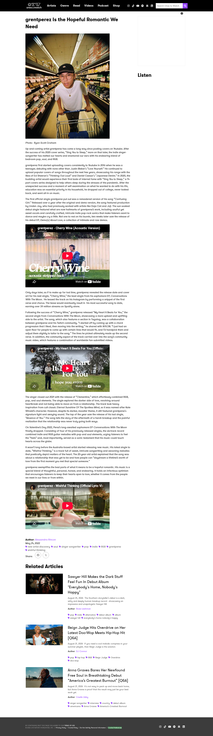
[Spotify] (142, 5)
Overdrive (115, 657)
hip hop (81, 657)
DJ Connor (81, 651)
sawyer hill (75, 617)
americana (75, 706)
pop (86, 546)
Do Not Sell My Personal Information (93, 728)
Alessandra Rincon (45, 539)
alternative (90, 614)
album (118, 614)
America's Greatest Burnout (113, 706)
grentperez (115, 546)
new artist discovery (39, 546)
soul (55, 546)
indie (95, 546)
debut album (105, 614)
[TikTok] (133, 5)
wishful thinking (36, 550)
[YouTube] (138, 5)
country (106, 703)
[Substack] (147, 5)
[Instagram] (128, 5)
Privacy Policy (61, 728)
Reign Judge (101, 657)
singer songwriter (71, 546)
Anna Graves (90, 706)
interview (94, 703)
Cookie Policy (73, 728)
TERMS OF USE (69, 725)
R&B (103, 546)
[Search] (185, 5)
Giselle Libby (82, 697)
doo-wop (74, 660)
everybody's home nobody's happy (101, 617)
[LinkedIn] (152, 5)
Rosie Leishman (83, 608)
